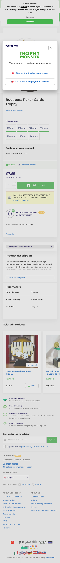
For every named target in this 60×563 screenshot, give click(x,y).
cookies (24, 7)
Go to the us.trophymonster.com (32, 81)
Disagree (30, 17)
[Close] (50, 47)
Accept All (30, 22)
